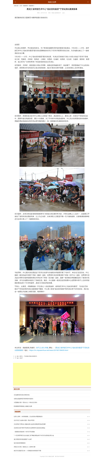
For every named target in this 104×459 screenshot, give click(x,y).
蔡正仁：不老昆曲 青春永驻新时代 (28, 356)
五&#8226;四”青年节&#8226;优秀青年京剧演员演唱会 (29, 428)
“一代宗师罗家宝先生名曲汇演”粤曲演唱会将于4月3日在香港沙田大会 (34, 435)
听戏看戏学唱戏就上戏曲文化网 (23, 406)
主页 (21, 5)
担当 (43, 348)
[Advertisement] (52, 31)
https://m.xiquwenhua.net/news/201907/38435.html (48, 350)
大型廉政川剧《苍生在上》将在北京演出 (25, 402)
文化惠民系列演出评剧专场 (21, 395)
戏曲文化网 (52, 2)
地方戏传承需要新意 (20, 443)
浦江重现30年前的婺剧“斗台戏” (23, 439)
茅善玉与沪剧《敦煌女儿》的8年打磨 (24, 447)
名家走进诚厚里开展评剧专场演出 (23, 399)
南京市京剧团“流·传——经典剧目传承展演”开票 (27, 451)
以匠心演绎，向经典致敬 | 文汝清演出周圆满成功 (28, 416)
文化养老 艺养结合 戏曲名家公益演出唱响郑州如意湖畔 (30, 424)
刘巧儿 (38, 348)
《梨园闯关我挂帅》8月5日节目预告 (24, 432)
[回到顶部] (102, 457)
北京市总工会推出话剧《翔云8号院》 (24, 420)
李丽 (46, 348)
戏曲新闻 (25, 5)
